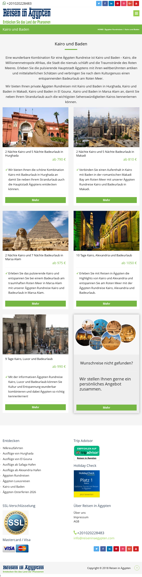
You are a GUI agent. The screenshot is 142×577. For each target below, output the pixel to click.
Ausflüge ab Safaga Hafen (19, 464)
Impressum (81, 517)
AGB (76, 521)
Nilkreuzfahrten (13, 448)
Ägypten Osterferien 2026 (19, 492)
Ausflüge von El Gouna (17, 459)
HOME (100, 29)
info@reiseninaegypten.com (94, 538)
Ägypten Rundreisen (114, 29)
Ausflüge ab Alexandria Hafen (22, 470)
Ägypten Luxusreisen (16, 481)
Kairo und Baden (132, 29)
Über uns (80, 513)
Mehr (35, 200)
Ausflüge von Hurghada (18, 453)
